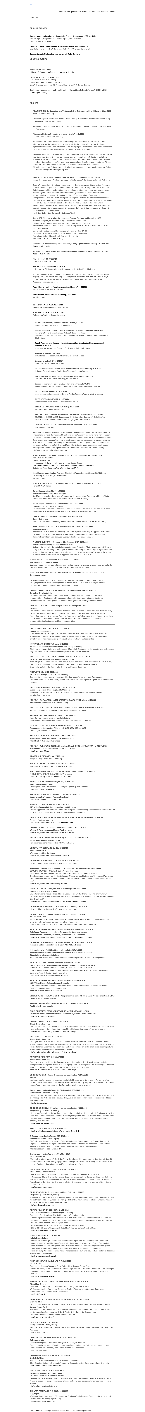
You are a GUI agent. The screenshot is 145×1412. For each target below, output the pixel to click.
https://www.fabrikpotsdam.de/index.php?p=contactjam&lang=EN (54, 1131)
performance (76, 12)
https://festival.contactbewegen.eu (42, 1187)
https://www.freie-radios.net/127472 (65, 468)
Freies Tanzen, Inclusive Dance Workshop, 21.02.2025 (54, 295)
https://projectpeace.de (38, 1103)
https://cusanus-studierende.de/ (41, 1317)
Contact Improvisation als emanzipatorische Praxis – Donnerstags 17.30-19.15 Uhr (63, 36)
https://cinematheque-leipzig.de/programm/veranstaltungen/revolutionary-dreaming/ (64, 465)
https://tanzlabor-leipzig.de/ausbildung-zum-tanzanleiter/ (51, 777)
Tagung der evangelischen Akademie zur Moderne (51, 180)
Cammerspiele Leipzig (38, 92)
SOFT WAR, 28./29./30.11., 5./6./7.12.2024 (49, 312)
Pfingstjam (45, 261)
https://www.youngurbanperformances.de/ (45, 799)
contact (112, 12)
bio (68, 12)
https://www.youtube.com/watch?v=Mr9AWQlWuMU (49, 856)
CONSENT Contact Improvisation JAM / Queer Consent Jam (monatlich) (59, 46)
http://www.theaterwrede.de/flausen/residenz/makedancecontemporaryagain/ (58, 901)
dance (84, 12)
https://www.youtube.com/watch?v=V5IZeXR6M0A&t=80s (51, 822)
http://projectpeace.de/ (38, 1350)
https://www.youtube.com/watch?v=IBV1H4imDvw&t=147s (52, 833)
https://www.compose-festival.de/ (42, 1016)
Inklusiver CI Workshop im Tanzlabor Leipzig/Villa (48, 72)
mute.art (39, 1411)
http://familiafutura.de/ (38, 1294)
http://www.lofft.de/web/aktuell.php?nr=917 (46, 991)
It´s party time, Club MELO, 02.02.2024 (48, 305)
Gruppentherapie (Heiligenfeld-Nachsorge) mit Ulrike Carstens (55, 54)
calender (104, 12)
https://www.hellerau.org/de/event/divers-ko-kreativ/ (49, 975)
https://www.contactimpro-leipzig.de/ (43, 1256)
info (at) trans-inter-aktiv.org (53, 238)
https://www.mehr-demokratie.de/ (42, 1276)
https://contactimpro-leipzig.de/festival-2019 (46, 1149)
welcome (62, 12)
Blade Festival (38, 254)
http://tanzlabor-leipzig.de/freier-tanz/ (43, 1386)
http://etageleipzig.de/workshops (42, 1123)
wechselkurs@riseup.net (58, 170)
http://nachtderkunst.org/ (39, 1332)
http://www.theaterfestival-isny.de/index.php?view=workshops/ (53, 1031)
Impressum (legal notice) (82, 1411)
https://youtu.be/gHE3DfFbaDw (42, 789)
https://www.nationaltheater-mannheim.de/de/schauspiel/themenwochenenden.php (61, 937)
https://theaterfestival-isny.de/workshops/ (45, 741)
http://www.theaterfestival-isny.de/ (42, 1401)
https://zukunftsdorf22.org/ (39, 751)
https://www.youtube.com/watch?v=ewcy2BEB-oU (49, 884)
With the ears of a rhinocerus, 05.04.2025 (49, 267)
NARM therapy (94, 12)
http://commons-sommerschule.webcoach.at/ (46, 1366)
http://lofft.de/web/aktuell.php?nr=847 (44, 1230)
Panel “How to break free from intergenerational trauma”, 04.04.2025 (60, 287)
